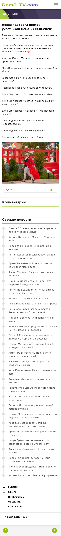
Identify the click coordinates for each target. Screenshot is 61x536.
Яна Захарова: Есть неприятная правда (33, 304)
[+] (47, 190)
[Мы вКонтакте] (5, 530)
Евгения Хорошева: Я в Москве (28, 299)
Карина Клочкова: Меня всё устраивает (33, 476)
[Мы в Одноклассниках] (54, 530)
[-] (55, 190)
